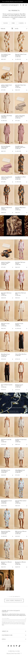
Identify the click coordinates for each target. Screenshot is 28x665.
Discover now (14, 411)
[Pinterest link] (17, 646)
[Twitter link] (14, 646)
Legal (4, 639)
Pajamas (6, 23)
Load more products (14, 600)
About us (5, 631)
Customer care (7, 635)
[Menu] (26, 5)
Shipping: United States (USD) (13, 653)
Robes (13, 23)
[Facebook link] (8, 646)
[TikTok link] (19, 646)
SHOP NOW (7, 588)
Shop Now (14, 233)
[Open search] (18, 5)
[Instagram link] (11, 646)
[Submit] (25, 618)
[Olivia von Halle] (9, 5)
